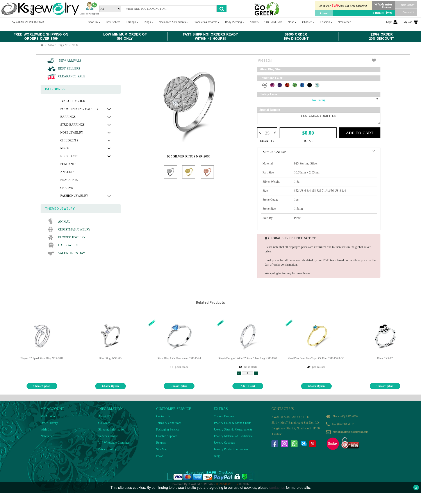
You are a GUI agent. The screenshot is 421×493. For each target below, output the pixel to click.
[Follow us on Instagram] (284, 443)
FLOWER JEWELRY (72, 237)
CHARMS (66, 187)
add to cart (248, 386)
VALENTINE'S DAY (71, 253)
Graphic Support (166, 436)
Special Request (269, 109)
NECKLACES (69, 156)
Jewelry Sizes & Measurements (233, 429)
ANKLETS (67, 172)
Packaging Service (167, 429)
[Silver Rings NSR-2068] (170, 172)
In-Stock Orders (108, 436)
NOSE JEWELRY (71, 132)
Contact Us (408, 12)
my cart (407, 21)
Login (389, 21)
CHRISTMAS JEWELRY (74, 229)
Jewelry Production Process (231, 449)
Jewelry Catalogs (224, 442)
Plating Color (268, 94)
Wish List (46, 429)
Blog (217, 455)
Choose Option (41, 386)
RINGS (65, 148)
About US (104, 416)
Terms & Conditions (168, 423)
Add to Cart (359, 133)
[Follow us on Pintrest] (312, 443)
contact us (277, 487)
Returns (161, 442)
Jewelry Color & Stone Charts (232, 423)
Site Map (161, 449)
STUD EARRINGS (72, 124)
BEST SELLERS (69, 68)
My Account (48, 416)
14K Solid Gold (72, 101)
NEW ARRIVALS (70, 60)
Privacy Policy (107, 449)
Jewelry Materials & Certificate (233, 436)
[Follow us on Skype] (303, 443)
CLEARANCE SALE (71, 76)
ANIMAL (64, 221)
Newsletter (47, 436)
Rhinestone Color (270, 78)
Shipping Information (111, 429)
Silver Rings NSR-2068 (63, 45)
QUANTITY (267, 141)
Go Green (104, 423)
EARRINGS (68, 116)
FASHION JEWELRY (74, 195)
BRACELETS (69, 180)
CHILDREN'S (69, 140)
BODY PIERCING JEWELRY (79, 109)
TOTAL (307, 141)
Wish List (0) (407, 4)
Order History (49, 423)
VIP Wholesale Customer (113, 442)
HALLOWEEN (68, 245)
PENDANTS (68, 164)
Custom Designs (224, 416)
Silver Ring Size (269, 69)
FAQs (159, 455)
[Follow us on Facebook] (274, 443)
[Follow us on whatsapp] (294, 443)
